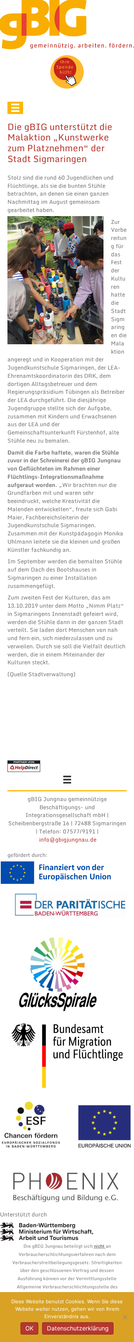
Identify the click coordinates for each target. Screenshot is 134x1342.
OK (29, 1328)
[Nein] (124, 1317)
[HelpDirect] (23, 765)
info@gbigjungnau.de (67, 839)
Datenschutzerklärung (78, 1328)
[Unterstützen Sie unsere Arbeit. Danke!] (67, 72)
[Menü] (15, 108)
